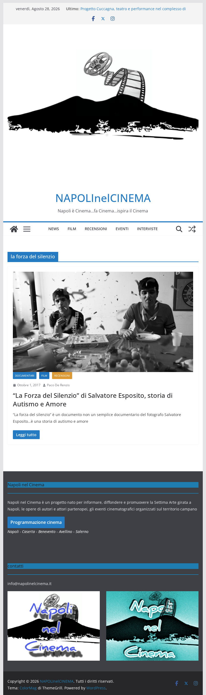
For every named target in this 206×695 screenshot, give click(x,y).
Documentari (24, 375)
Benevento (47, 531)
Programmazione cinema (36, 522)
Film (72, 228)
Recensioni (96, 228)
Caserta (28, 531)
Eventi (122, 228)
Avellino (65, 531)
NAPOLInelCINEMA (103, 197)
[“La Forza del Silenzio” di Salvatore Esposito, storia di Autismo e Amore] (103, 322)
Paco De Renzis (58, 385)
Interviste (147, 228)
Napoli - (15, 531)
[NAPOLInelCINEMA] (14, 229)
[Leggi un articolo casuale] (192, 229)
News (53, 228)
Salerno (82, 531)
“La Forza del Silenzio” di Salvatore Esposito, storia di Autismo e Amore (92, 399)
